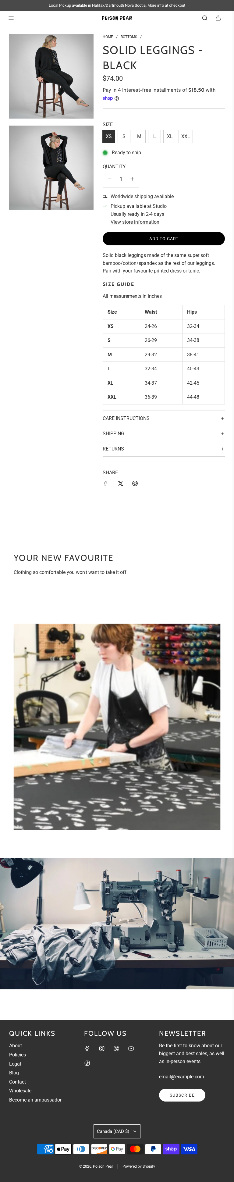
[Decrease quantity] (109, 179)
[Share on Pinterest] (135, 485)
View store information (135, 222)
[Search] (204, 18)
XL (170, 136)
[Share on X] (120, 485)
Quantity (114, 166)
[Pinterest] (116, 1048)
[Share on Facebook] (105, 485)
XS (109, 136)
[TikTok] (87, 1063)
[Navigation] (11, 18)
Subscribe (182, 1095)
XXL (185, 136)
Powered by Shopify (138, 1166)
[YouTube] (131, 1048)
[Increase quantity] (132, 179)
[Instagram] (101, 1048)
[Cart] (218, 18)
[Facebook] (87, 1048)
